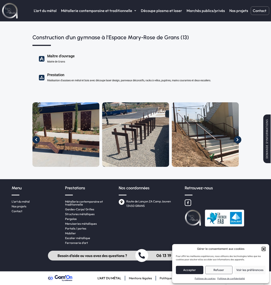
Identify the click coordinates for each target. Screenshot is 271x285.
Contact (259, 10)
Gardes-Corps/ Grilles (79, 209)
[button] (263, 249)
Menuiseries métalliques (81, 223)
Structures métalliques (80, 214)
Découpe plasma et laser (161, 10)
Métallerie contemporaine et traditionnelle (96, 10)
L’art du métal (45, 10)
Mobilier (70, 233)
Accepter (189, 270)
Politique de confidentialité (231, 278)
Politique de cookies (205, 278)
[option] (67, 136)
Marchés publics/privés (206, 10)
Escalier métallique (77, 238)
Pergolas (71, 219)
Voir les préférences (249, 270)
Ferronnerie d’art (76, 243)
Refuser (218, 270)
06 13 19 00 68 (170, 255)
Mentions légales (140, 278)
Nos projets (238, 10)
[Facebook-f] (188, 202)
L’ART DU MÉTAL (109, 278)
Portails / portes (75, 228)
